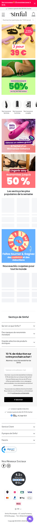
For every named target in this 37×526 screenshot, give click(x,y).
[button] (35, 3)
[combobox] (17, 20)
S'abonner (18, 400)
